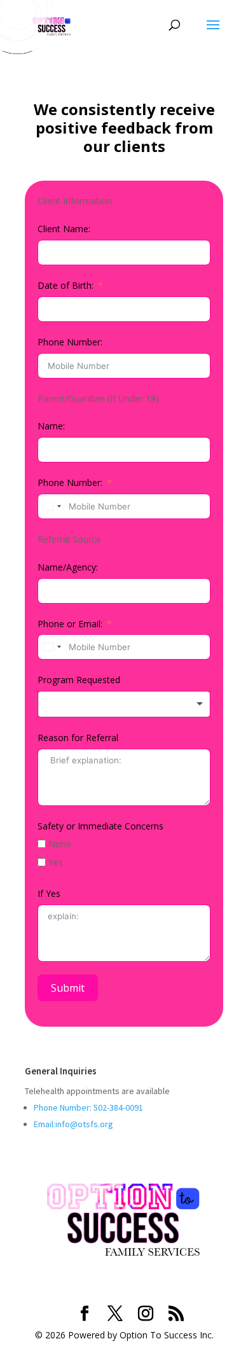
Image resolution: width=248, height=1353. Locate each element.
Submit (68, 988)
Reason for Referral (78, 738)
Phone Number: (70, 342)
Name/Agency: (68, 567)
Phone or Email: (70, 624)
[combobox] (51, 506)
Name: (51, 426)
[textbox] (124, 704)
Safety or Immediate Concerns (100, 826)
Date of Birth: (65, 285)
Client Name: (64, 229)
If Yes (49, 893)
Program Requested (79, 680)
